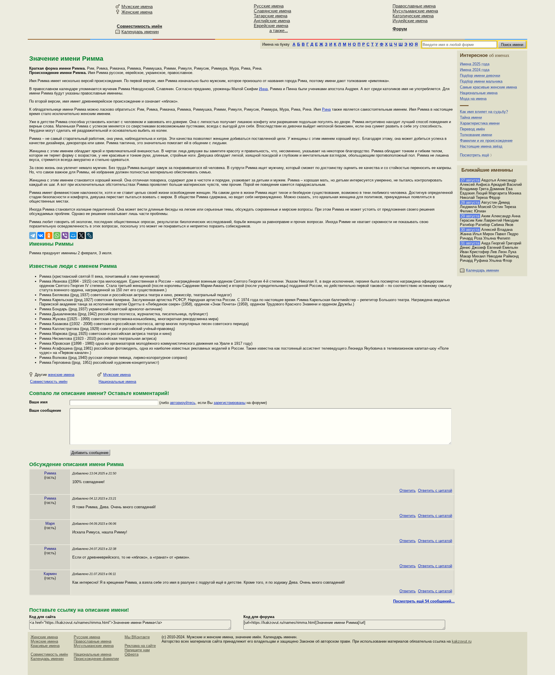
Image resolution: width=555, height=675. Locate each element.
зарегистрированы (229, 402)
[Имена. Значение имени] (70, 19)
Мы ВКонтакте (137, 637)
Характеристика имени (480, 123)
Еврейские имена (271, 25)
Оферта (131, 654)
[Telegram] (32, 235)
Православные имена (414, 5)
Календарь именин (140, 31)
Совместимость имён (48, 381)
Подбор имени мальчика (481, 81)
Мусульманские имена (415, 10)
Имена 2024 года (474, 70)
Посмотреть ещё (474, 155)
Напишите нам (137, 650)
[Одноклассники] (48, 235)
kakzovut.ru (461, 641)
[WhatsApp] (56, 235)
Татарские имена (270, 15)
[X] (81, 235)
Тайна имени (471, 117)
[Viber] (65, 235)
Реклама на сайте (140, 646)
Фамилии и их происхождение (486, 140)
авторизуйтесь (182, 402)
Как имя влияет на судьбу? (484, 112)
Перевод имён (472, 129)
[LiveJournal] (89, 235)
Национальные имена (117, 381)
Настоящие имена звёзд (481, 146)
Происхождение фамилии (96, 659)
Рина (326, 109)
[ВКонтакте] (40, 235)
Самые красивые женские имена (488, 87)
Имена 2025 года (474, 64)
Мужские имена (137, 6)
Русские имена (269, 5)
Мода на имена (473, 99)
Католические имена (413, 15)
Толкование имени (476, 135)
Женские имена (136, 12)
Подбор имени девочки (480, 75)
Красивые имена (45, 646)
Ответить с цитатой (435, 490)
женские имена (61, 374)
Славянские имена (272, 10)
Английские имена (272, 20)
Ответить (407, 490)
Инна (263, 89)
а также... (278, 30)
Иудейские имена (410, 20)
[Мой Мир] (73, 235)
